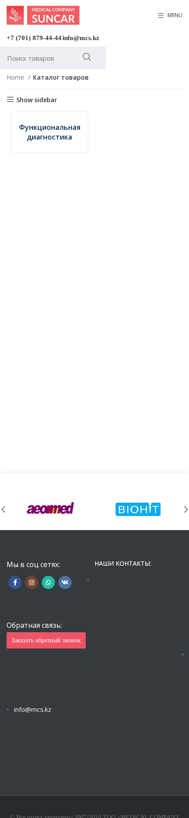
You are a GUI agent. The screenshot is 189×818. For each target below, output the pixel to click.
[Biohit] (138, 509)
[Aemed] (50, 509)
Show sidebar (36, 99)
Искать (87, 56)
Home (16, 77)
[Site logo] (43, 15)
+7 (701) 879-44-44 (34, 37)
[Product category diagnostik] (49, 132)
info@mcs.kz (80, 37)
